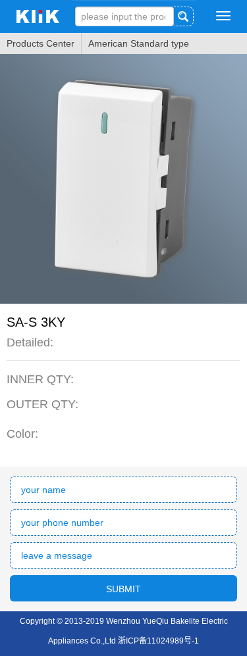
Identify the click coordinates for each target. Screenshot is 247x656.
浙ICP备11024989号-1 (158, 640)
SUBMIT (123, 589)
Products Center (40, 43)
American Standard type (138, 43)
